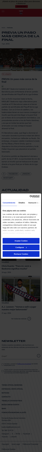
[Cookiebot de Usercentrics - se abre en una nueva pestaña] (29, 196)
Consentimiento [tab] (9, 203)
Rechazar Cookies (21, 254)
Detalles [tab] (21, 203)
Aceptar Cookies (21, 241)
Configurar (19, 247)
